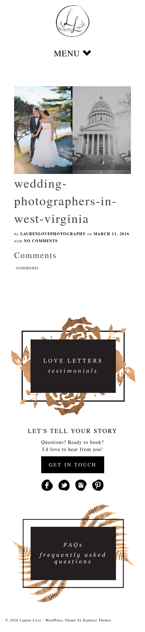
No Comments (41, 241)
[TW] (64, 484)
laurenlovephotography (53, 234)
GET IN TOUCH (72, 464)
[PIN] (97, 484)
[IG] (80, 484)
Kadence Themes (97, 620)
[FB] (47, 484)
